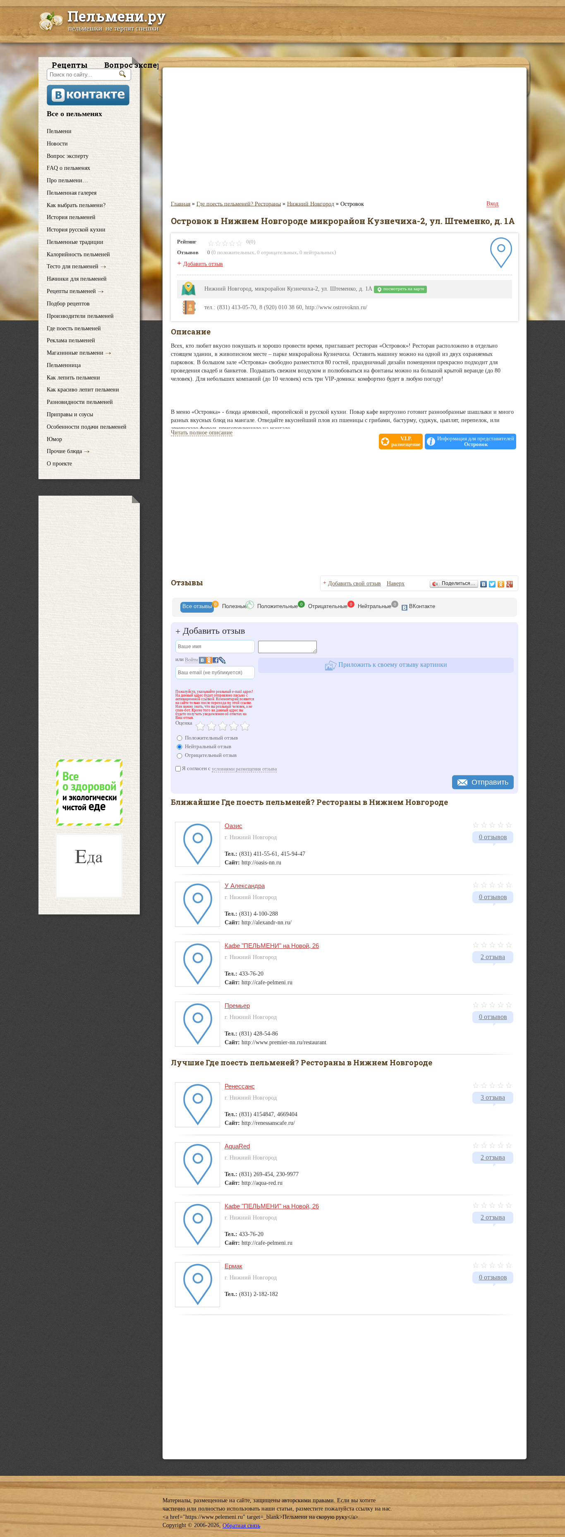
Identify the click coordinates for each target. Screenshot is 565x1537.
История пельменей (71, 217)
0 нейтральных (316, 252)
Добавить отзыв (203, 264)
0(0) (250, 242)
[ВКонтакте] (483, 584)
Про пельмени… (67, 180)
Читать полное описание (201, 433)
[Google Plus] (509, 584)
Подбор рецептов (68, 304)
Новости (57, 144)
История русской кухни (76, 230)
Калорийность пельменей (78, 254)
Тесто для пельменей (72, 266)
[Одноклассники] (501, 584)
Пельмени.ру (116, 15)
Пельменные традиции (75, 242)
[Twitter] (492, 584)
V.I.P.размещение (406, 441)
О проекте (59, 464)
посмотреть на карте (403, 288)
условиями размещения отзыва (244, 769)
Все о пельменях (74, 114)
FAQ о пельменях (68, 168)
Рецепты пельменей (71, 291)
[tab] (197, 607)
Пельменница (64, 365)
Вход (492, 203)
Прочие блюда (64, 451)
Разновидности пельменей (80, 402)
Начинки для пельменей (77, 279)
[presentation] (197, 607)
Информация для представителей (475, 441)
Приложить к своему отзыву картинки (392, 664)
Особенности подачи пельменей (87, 427)
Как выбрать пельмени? (76, 205)
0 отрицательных (277, 252)
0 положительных (233, 252)
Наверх (396, 583)
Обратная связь (241, 1526)
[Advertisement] (89, 627)
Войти (191, 660)
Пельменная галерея (71, 193)
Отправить (490, 782)
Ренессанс (240, 1086)
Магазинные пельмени (75, 353)
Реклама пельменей (71, 340)
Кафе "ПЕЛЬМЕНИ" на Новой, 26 (272, 945)
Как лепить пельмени (73, 377)
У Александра (245, 885)
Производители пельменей (80, 316)
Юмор (54, 439)
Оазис (233, 825)
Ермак (233, 1266)
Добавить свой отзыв (354, 583)
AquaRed (237, 1146)
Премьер (237, 1005)
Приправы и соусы (70, 414)
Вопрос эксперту (68, 156)
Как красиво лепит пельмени (83, 390)
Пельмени (59, 131)
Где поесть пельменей (74, 328)
